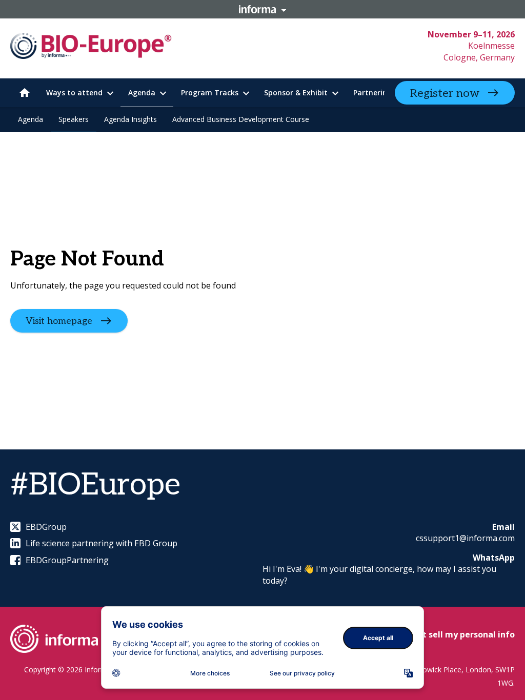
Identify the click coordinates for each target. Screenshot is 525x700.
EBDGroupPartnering (67, 560)
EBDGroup (46, 526)
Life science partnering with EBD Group (101, 543)
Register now (444, 93)
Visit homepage (59, 321)
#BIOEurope (95, 485)
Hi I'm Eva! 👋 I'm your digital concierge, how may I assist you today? (379, 574)
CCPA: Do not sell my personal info (444, 634)
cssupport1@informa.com (465, 538)
